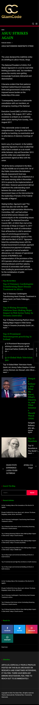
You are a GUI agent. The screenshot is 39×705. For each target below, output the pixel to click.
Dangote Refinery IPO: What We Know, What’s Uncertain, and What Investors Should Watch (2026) (32, 398)
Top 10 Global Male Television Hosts (17, 359)
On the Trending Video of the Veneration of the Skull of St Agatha (18, 506)
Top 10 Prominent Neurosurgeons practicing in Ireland (17, 337)
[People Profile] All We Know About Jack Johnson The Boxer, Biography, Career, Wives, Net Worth (18, 513)
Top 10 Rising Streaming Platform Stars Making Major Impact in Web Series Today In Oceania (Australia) (18, 311)
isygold (5, 301)
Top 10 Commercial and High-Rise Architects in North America (19, 562)
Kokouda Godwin (6, 42)
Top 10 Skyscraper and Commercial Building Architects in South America (18, 556)
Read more (5, 647)
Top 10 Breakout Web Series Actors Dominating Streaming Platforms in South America (18, 527)
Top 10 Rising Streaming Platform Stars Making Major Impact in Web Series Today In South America (19, 534)
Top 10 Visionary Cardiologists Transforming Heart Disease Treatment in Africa (18, 287)
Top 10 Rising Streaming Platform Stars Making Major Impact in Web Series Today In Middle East (19, 548)
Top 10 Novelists (32, 440)
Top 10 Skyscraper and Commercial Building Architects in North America (18, 568)
